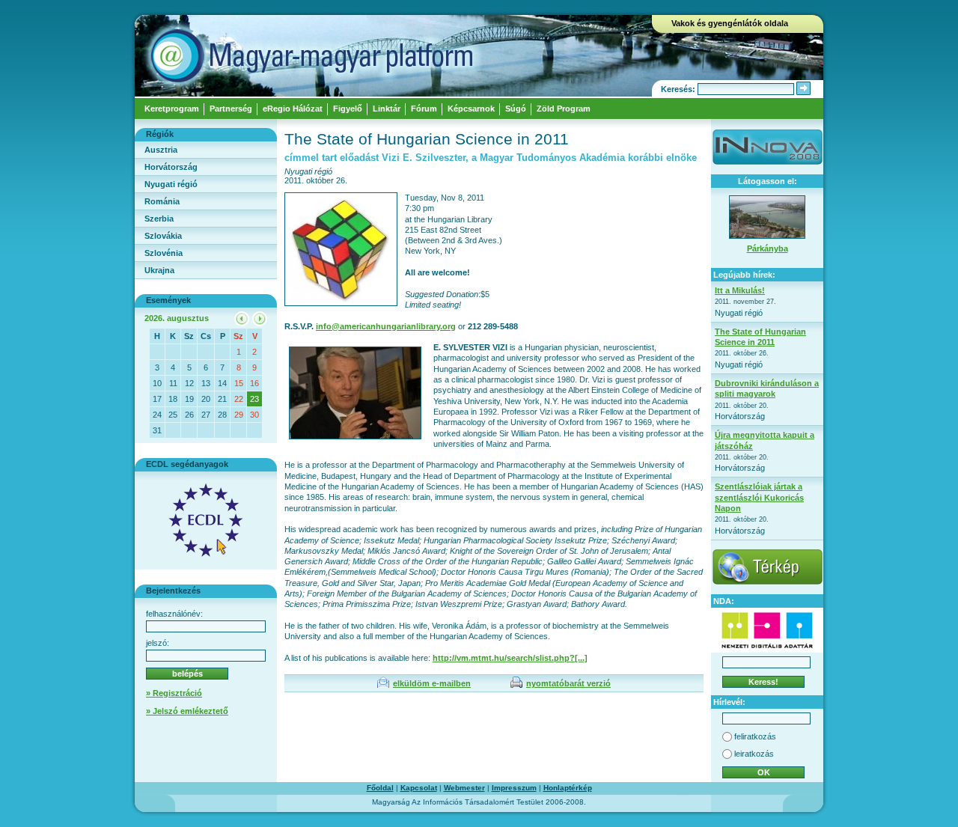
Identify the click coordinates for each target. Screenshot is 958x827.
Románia (162, 201)
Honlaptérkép (567, 788)
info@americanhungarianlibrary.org (386, 326)
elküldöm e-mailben (432, 683)
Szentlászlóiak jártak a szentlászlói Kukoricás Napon (759, 497)
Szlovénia (163, 252)
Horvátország (171, 166)
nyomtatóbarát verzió (568, 683)
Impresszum (514, 788)
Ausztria (160, 149)
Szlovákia (163, 235)
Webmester (464, 788)
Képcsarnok (471, 108)
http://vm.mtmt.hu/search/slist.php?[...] (510, 657)
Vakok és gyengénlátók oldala (729, 23)
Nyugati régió (171, 184)
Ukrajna (159, 270)
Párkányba (767, 248)
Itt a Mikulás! (740, 290)
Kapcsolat (418, 788)
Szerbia (159, 218)
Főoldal (380, 788)
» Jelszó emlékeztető (187, 711)
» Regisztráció (174, 693)
